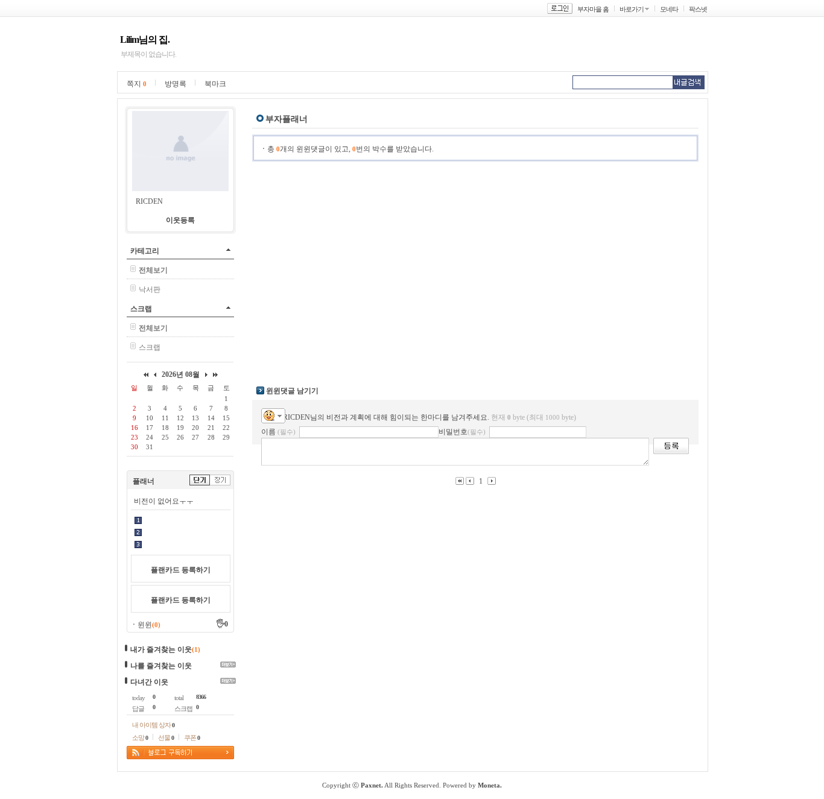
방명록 (175, 84)
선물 (166, 737)
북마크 (215, 84)
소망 (140, 737)
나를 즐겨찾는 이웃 (161, 666)
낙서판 (149, 289)
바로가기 (632, 9)
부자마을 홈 (593, 9)
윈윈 (149, 625)
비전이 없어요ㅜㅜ (164, 501)
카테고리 (144, 251)
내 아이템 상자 (153, 724)
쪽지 (137, 84)
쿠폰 (192, 737)
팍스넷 (698, 9)
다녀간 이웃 (149, 682)
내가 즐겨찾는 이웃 (161, 649)
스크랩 (141, 309)
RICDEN (149, 201)
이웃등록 (180, 220)
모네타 (669, 9)
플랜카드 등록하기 (181, 570)
